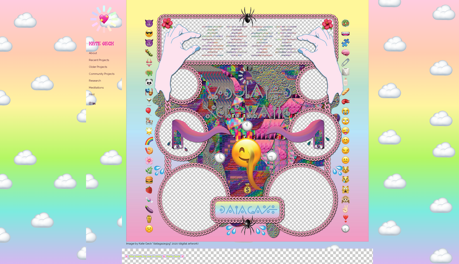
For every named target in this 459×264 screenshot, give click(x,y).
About (93, 53)
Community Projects (101, 73)
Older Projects (98, 67)
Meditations (96, 87)
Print (91, 94)
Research (95, 80)
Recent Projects (99, 60)
